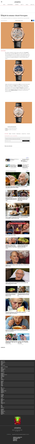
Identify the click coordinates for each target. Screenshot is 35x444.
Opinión (2, 396)
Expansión (2, 373)
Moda (1, 401)
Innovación (2, 391)
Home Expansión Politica (4, 374)
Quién (2, 398)
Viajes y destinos (3, 411)
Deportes (16, 4)
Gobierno (2, 381)
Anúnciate (15, 439)
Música (27, 4)
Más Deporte (2, 370)
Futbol (2, 367)
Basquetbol (2, 369)
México (2, 382)
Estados (2, 384)
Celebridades (18, 133)
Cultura (2, 403)
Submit (25, 140)
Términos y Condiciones (17, 437)
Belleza (2, 406)
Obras (1, 377)
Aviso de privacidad (16, 438)
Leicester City (24, 133)
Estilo (4, 4)
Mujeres (2, 394)
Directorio (15, 440)
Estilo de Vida (2, 413)
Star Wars (13, 133)
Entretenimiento (10, 4)
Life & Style (3, 361)
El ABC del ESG (2, 392)
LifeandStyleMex (15, 431)
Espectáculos (2, 399)
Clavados (28, 133)
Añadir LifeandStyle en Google (19, 20)
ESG (1, 387)
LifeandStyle (2, 379)
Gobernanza (2, 389)
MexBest (2, 409)
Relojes (10, 133)
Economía (2, 375)
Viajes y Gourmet (3, 365)
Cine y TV (22, 4)
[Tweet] (31, 20)
